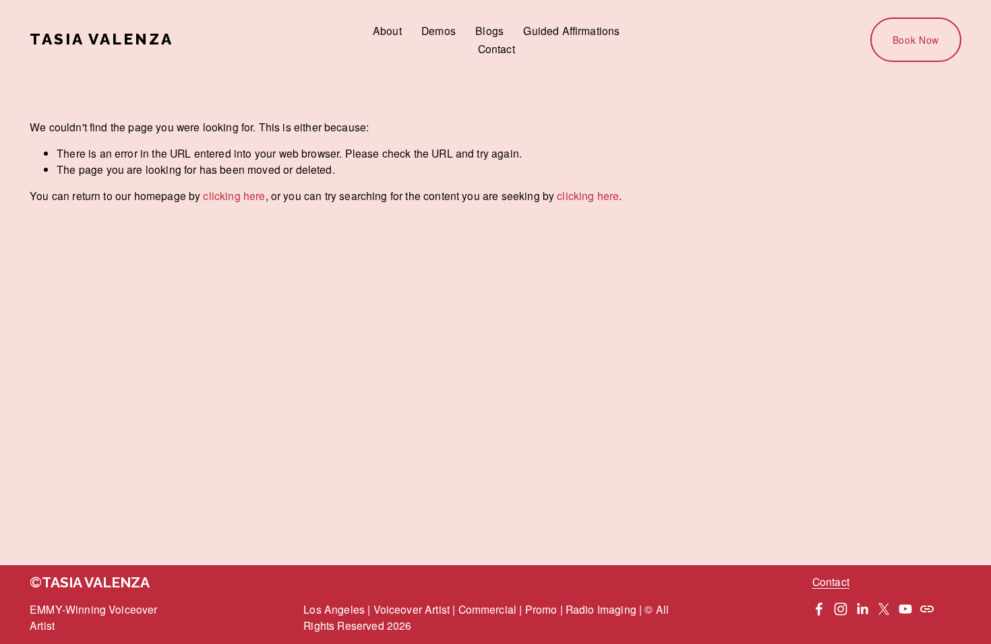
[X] (884, 609)
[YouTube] (905, 609)
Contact (496, 48)
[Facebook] (819, 609)
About (387, 30)
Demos (438, 30)
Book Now (916, 39)
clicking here (234, 195)
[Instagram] (840, 609)
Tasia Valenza (101, 39)
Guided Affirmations (571, 30)
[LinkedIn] (862, 609)
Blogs (489, 30)
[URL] (927, 609)
